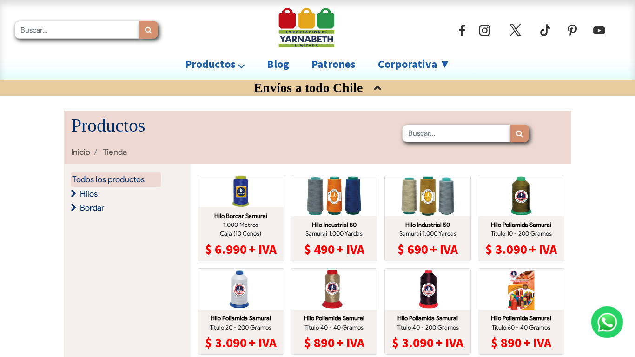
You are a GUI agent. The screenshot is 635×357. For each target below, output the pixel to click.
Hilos (89, 193)
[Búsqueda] (148, 30)
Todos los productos (108, 179)
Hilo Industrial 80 (334, 224)
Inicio (80, 152)
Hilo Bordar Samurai (240, 215)
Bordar (92, 207)
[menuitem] (278, 64)
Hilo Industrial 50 (427, 224)
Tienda (115, 152)
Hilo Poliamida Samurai (521, 224)
